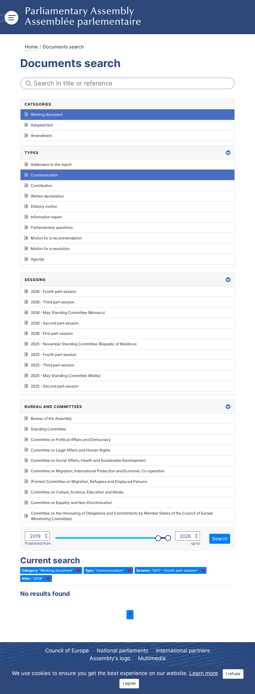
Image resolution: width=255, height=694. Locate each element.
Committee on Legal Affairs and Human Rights (70, 450)
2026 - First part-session (52, 333)
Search (220, 539)
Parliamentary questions (52, 227)
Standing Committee (48, 429)
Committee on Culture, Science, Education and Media (77, 492)
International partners (183, 650)
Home (31, 47)
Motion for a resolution (50, 248)
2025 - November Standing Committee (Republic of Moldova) (84, 344)
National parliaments (122, 650)
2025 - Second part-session (55, 386)
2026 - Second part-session (55, 323)
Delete (77, 570)
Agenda (37, 259)
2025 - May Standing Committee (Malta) (65, 375)
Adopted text (42, 125)
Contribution (41, 185)
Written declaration (47, 196)
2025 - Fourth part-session (53, 354)
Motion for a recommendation (56, 238)
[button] (228, 152)
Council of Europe (67, 650)
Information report (46, 217)
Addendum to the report (51, 164)
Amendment (41, 135)
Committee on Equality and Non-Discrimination (71, 502)
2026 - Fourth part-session (53, 291)
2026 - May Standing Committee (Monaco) (68, 312)
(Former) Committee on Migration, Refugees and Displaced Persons (89, 481)
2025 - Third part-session (52, 365)
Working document (47, 114)
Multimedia (152, 658)
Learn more (203, 673)
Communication (44, 175)
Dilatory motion (44, 206)
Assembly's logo (110, 658)
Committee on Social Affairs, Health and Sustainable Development (88, 460)
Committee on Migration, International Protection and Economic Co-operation (98, 471)
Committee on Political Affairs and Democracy (71, 439)
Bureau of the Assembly (51, 418)
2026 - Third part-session (52, 302)
